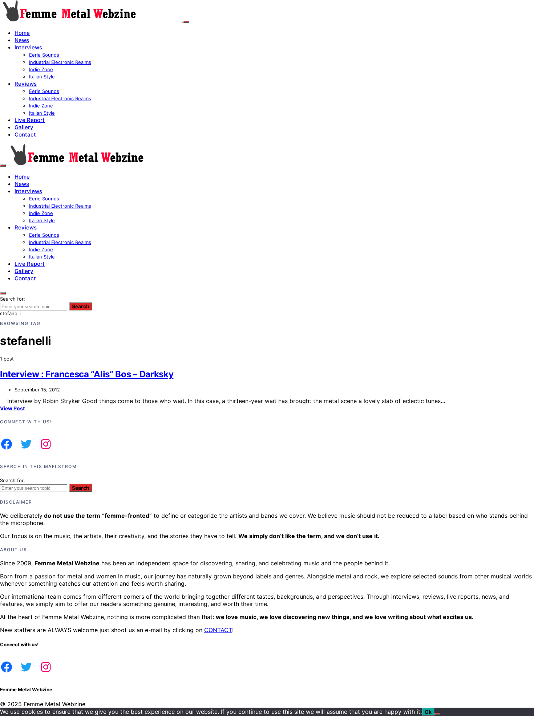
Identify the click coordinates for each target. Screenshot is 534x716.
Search (80, 306)
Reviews (26, 83)
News (22, 40)
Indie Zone (41, 69)
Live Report (30, 120)
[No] (437, 714)
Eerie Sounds (44, 55)
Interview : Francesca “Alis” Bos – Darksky (86, 374)
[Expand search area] (3, 165)
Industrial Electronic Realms (60, 62)
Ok (428, 712)
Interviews (28, 47)
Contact (25, 134)
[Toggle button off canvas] (186, 22)
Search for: (12, 299)
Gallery (24, 127)
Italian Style (42, 77)
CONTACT (218, 630)
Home (22, 32)
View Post (12, 408)
